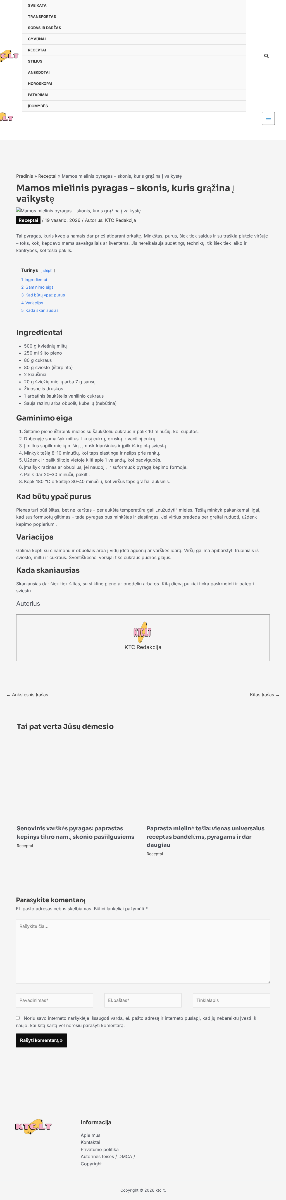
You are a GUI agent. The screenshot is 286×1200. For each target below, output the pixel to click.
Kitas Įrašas (265, 694)
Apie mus (90, 1135)
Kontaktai (90, 1142)
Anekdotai (39, 72)
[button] (266, 56)
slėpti (47, 270)
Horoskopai (40, 83)
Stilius (35, 61)
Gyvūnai (37, 39)
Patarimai (38, 94)
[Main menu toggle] (268, 118)
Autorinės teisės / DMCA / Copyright (108, 1160)
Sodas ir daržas (44, 27)
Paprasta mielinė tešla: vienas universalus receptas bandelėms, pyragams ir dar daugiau (205, 836)
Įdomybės (38, 106)
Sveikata (37, 5)
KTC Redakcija (143, 647)
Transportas (42, 16)
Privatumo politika (100, 1149)
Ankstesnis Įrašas (27, 694)
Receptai (37, 50)
